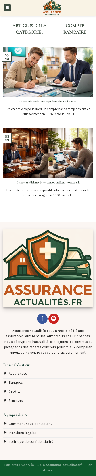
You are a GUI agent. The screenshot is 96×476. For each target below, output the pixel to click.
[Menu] (7, 8)
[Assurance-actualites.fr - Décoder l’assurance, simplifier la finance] (52, 8)
